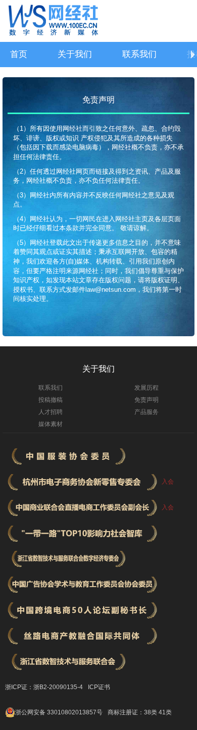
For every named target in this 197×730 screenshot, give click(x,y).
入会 (168, 481)
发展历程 (146, 387)
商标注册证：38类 (133, 712)
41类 (165, 712)
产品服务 (146, 411)
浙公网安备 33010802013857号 (59, 712)
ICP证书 (99, 687)
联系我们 (139, 54)
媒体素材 (50, 424)
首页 (18, 54)
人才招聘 (50, 411)
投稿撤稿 (50, 399)
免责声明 (146, 399)
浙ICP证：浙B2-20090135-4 (44, 687)
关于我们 (75, 54)
